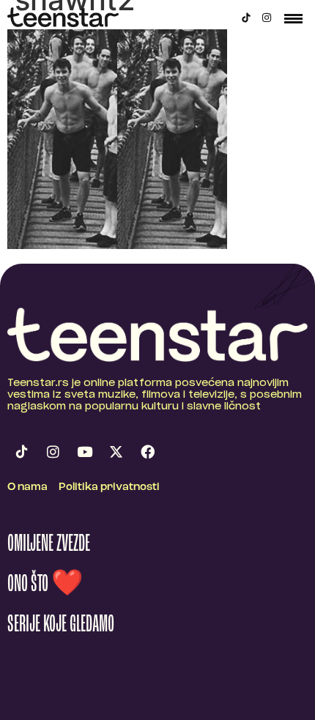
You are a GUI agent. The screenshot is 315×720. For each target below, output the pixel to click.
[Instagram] (266, 17)
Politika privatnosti (109, 487)
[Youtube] (84, 452)
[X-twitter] (116, 452)
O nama (27, 487)
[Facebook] (147, 452)
